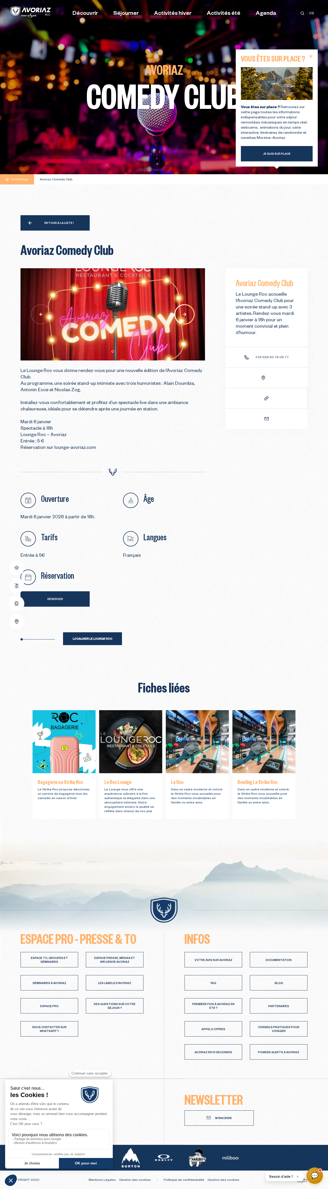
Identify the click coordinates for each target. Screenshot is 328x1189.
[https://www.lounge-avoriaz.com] (266, 398)
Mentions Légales (103, 1180)
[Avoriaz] (30, 12)
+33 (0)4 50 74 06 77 (272, 357)
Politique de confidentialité (184, 1180)
